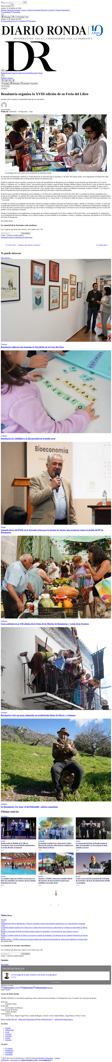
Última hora (10, 10)
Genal (30, 237)
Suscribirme (26, 233)
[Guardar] (3, 80)
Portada (3, 10)
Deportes (44, 10)
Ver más (3, 920)
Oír (27, 17)
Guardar (21, 17)
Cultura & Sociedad (33, 10)
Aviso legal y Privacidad (44, 1058)
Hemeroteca (65, 10)
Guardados (6, 12)
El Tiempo (57, 10)
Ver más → (106, 888)
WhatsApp (7, 17)
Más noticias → (6, 258)
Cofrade (50, 10)
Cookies (57, 1058)
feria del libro (23, 237)
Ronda (17, 10)
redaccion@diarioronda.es (27, 1019)
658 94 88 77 (48, 1019)
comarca (11, 237)
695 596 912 (12, 1019)
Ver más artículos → (56, 982)
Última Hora (9, 1030)
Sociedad (8, 1036)
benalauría (4, 237)
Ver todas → (5, 816)
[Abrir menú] (3, 70)
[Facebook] (13, 80)
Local (7, 1032)
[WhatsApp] (6, 80)
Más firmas (5, 964)
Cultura (16, 237)
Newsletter (16, 12)
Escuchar (34, 83)
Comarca (23, 10)
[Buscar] (3, 75)
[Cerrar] (12, 5)
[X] (10, 80)
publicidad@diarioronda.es (63, 1019)
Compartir (26, 83)
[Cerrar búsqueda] (25, 2)
